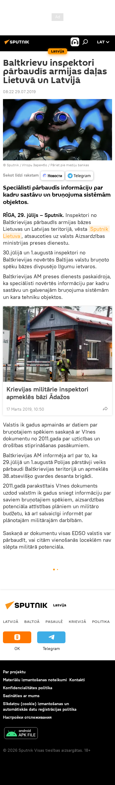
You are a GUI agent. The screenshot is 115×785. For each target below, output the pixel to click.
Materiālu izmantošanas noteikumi (35, 679)
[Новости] (52, 175)
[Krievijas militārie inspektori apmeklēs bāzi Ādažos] (57, 344)
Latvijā (10, 621)
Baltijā (32, 621)
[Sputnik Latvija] (17, 44)
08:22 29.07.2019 (19, 91)
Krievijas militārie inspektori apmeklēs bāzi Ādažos (47, 393)
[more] (105, 408)
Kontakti (77, 679)
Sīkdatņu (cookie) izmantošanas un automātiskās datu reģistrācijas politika (39, 706)
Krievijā (77, 621)
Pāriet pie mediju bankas (69, 165)
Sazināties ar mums (21, 695)
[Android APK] (21, 733)
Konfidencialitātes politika (27, 687)
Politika (101, 621)
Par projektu (14, 671)
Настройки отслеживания (27, 717)
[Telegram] (79, 175)
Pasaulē (54, 621)
